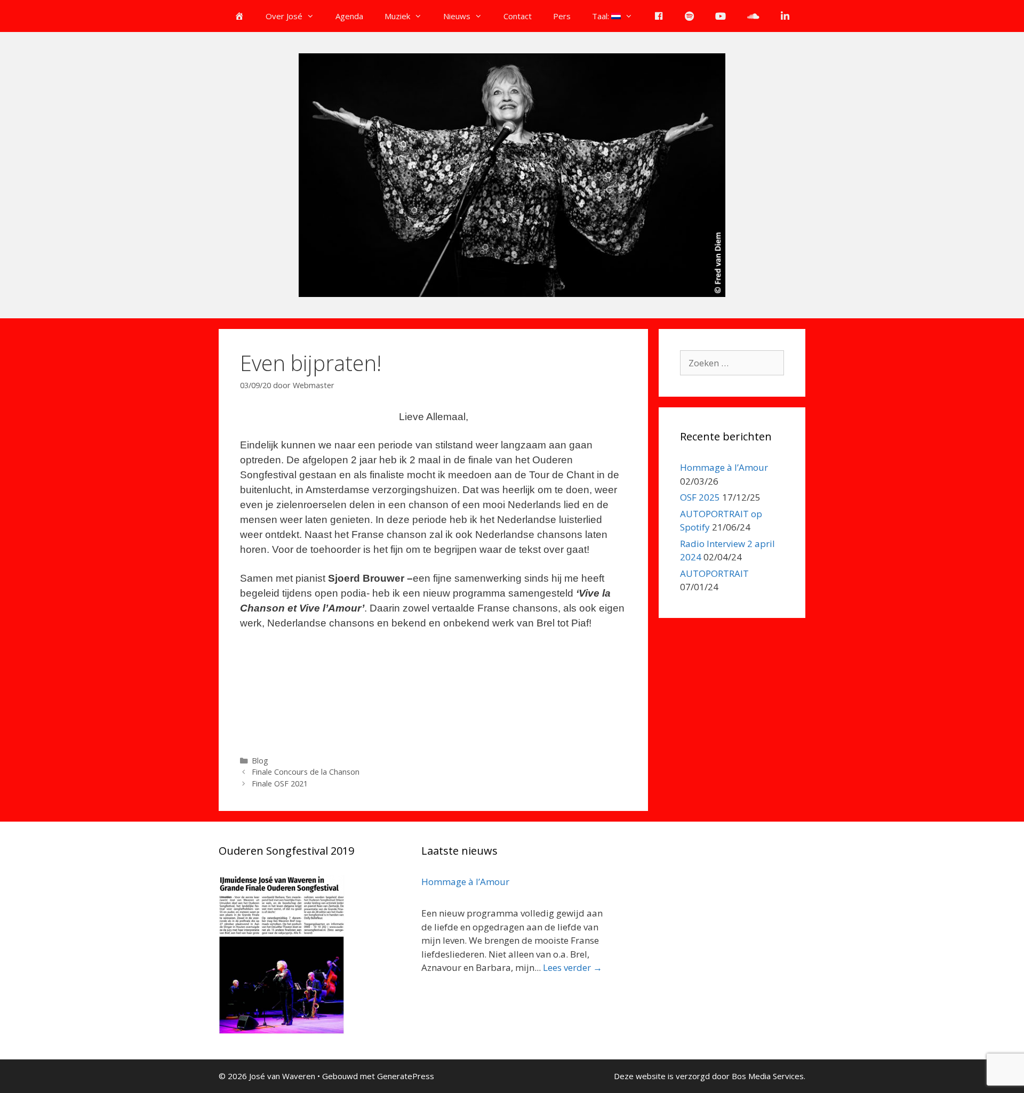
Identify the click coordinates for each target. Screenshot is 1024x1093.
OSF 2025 (700, 497)
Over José (284, 16)
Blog (260, 761)
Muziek (397, 16)
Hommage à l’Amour (724, 467)
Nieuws (456, 16)
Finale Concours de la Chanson (305, 772)
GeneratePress (405, 1076)
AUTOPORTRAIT (714, 573)
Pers (562, 16)
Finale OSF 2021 (280, 783)
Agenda (349, 16)
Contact (517, 16)
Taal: (601, 16)
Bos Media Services (768, 1076)
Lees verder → (572, 967)
